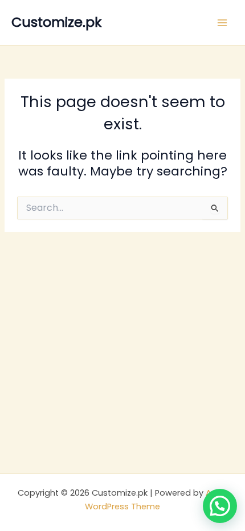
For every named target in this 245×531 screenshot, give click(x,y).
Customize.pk (56, 22)
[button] (220, 506)
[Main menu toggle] (222, 22)
